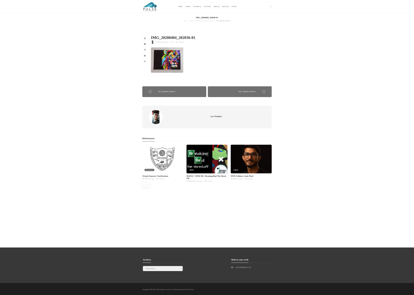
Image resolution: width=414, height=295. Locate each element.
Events (234, 6)
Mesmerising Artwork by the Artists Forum (201, 21)
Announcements (149, 170)
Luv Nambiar (158, 42)
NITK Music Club (191, 181)
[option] (163, 162)
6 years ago (165, 42)
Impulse (217, 6)
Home (180, 6)
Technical (197, 6)
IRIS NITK (145, 178)
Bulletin (225, 6)
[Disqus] (207, 214)
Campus (188, 6)
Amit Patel (233, 178)
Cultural (207, 6)
